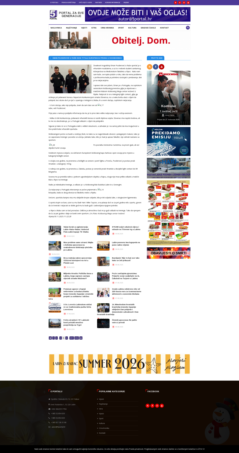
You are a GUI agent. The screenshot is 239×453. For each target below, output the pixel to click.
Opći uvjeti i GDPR (85, 2)
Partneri (98, 2)
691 (71, 338)
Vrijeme (126, 2)
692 (76, 338)
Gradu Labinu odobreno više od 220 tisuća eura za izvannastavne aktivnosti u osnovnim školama (126, 291)
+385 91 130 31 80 (58, 422)
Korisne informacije (112, 2)
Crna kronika (107, 28)
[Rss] (175, 2)
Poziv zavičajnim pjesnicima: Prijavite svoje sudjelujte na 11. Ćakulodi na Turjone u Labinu (126, 275)
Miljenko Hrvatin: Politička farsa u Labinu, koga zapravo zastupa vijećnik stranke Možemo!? (78, 275)
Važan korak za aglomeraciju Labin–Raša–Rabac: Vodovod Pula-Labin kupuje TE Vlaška (76, 229)
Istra (93, 28)
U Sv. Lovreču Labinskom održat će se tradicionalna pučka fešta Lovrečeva (77, 307)
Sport (121, 28)
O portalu (54, 2)
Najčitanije (71, 28)
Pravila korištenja (69, 2)
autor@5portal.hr (58, 427)
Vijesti (84, 28)
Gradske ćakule (148, 28)
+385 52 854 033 (58, 413)
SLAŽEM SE (200, 449)
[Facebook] (179, 2)
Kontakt (164, 28)
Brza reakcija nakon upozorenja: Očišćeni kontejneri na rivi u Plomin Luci (77, 260)
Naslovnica (56, 28)
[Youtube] (188, 2)
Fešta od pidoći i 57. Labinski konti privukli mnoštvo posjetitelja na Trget (76, 322)
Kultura (132, 28)
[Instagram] (184, 2)
